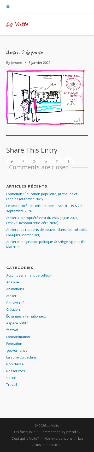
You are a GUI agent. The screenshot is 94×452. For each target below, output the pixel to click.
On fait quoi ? (24, 431)
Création (13, 309)
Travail (11, 384)
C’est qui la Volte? (25, 438)
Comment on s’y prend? (59, 431)
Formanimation (18, 336)
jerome (16, 62)
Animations (15, 289)
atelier (11, 295)
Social (11, 377)
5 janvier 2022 (39, 62)
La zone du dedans (21, 357)
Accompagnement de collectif (29, 275)
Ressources (15, 370)
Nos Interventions (58, 438)
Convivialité (15, 302)
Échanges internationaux (26, 316)
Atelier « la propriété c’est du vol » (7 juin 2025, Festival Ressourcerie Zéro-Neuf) (42, 220)
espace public (17, 323)
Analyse (12, 282)
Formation (14, 343)
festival (12, 330)
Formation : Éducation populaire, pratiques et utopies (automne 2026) (41, 196)
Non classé (15, 364)
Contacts (53, 444)
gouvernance (16, 350)
